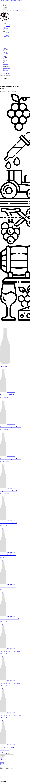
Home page (6, 48)
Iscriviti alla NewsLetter (15, 0)
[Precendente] (0, 777)
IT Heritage (5, 767)
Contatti (5, 69)
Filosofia (8, 26)
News (1, 758)
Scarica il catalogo (4, 0)
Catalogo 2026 (3, 759)
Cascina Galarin (4, 366)
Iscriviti (2, 756)
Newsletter (5, 70)
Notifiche (2, 763)
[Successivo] (1, 777)
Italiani (4, 56)
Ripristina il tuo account (20, 10)
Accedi (4, 8)
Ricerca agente (6, 36)
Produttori (5, 27)
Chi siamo (8, 24)
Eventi (4, 30)
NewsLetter (2, 760)
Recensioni (8, 34)
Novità (7, 32)
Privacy (1, 764)
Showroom (5, 28)
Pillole (7, 35)
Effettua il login (6, 73)
